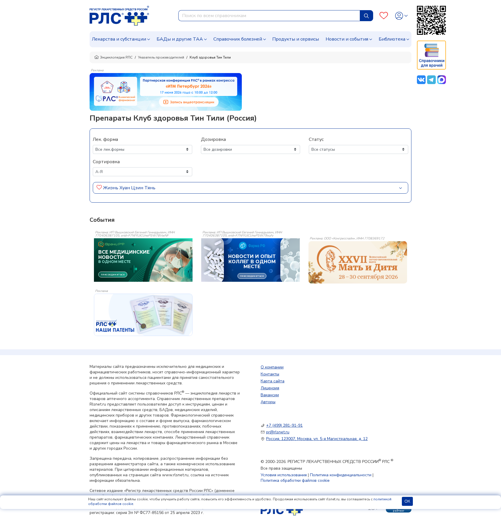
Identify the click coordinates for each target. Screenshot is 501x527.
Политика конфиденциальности (340, 475)
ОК (407, 501)
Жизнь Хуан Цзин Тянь (129, 188)
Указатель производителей (161, 57)
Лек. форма (105, 139)
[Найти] (366, 15)
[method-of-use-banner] (166, 91)
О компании (272, 367)
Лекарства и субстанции (119, 39)
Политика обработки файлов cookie (295, 480)
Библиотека (392, 39)
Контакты (270, 374)
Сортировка (106, 162)
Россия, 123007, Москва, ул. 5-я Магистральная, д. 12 (317, 438)
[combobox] (269, 15)
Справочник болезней (237, 39)
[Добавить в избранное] (99, 188)
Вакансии (270, 395)
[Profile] (401, 16)
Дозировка (213, 139)
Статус (316, 139)
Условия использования (284, 475)
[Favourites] (383, 15)
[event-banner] (357, 262)
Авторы (268, 402)
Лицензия (270, 388)
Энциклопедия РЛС (116, 57)
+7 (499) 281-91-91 (284, 425)
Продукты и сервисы (295, 39)
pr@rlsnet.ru (277, 432)
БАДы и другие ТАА (180, 39)
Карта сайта (272, 381)
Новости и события (347, 39)
